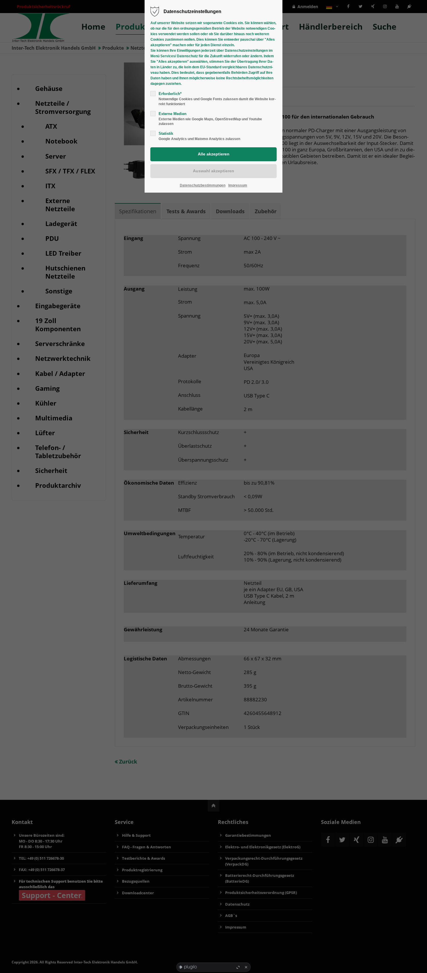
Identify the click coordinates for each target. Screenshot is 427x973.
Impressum (237, 185)
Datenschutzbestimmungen (202, 185)
